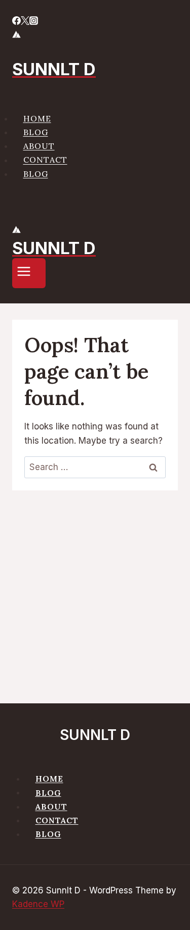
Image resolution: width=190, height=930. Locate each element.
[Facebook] (16, 22)
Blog (35, 132)
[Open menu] (29, 273)
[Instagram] (33, 22)
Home (37, 118)
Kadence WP (38, 904)
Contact (45, 160)
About (39, 146)
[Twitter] (25, 22)
